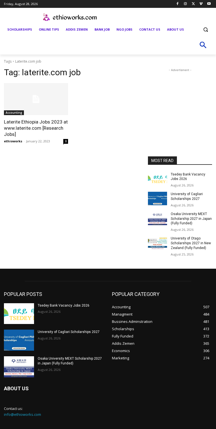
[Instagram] (185, 4)
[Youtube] (209, 4)
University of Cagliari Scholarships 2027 (69, 332)
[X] (193, 4)
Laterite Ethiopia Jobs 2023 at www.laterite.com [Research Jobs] (36, 128)
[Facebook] (177, 4)
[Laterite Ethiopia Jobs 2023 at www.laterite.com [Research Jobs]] (36, 99)
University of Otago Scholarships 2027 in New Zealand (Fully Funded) (191, 243)
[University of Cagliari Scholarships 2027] (157, 198)
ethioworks (13, 141)
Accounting (14, 113)
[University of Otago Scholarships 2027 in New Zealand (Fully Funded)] (157, 243)
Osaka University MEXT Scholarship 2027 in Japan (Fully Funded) (191, 218)
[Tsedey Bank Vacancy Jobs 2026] (157, 179)
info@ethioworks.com (22, 414)
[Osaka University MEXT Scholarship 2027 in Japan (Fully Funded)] (157, 218)
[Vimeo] (201, 4)
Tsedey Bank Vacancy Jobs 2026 (63, 305)
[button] (205, 29)
